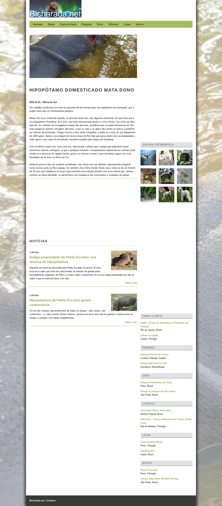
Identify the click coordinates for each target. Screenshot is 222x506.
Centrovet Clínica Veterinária (155, 410)
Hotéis (140, 24)
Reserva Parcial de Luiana (154, 354)
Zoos (100, 24)
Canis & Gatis (68, 24)
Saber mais (131, 283)
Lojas (127, 24)
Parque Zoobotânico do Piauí (156, 382)
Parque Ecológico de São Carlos (158, 391)
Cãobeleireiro (147, 450)
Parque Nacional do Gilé (153, 363)
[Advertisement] (139, 8)
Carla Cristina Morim (151, 442)
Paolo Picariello (149, 470)
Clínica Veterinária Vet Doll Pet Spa (159, 478)
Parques (87, 24)
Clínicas (113, 24)
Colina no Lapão (149, 335)
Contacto (51, 500)
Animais (37, 24)
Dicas (51, 24)
